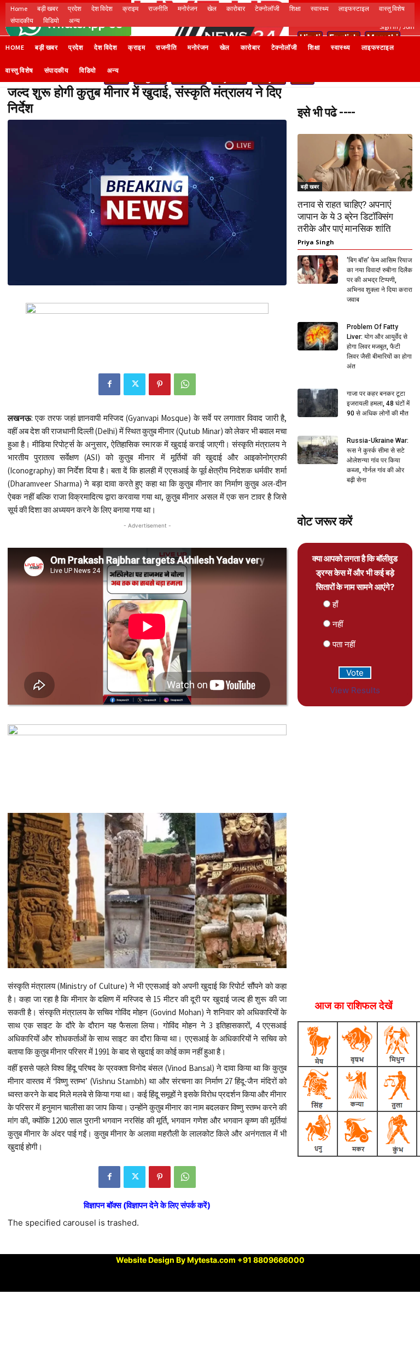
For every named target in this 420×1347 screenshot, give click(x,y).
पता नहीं (343, 644)
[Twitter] (134, 384)
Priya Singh (316, 242)
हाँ (335, 604)
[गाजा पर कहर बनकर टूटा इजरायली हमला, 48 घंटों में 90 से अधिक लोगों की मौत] (318, 403)
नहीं (337, 624)
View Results (355, 690)
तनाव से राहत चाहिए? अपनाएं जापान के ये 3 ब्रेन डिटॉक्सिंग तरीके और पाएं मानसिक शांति (345, 216)
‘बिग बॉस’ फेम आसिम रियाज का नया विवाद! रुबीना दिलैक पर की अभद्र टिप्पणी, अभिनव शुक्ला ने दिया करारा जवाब (379, 279)
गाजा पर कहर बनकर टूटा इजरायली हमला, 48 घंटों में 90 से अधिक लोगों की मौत (378, 403)
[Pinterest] (160, 384)
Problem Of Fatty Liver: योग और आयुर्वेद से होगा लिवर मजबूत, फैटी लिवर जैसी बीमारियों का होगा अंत (379, 346)
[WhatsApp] (185, 384)
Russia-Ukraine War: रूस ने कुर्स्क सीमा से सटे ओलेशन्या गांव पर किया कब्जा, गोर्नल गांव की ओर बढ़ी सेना (378, 460)
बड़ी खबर (310, 186)
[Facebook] (109, 384)
